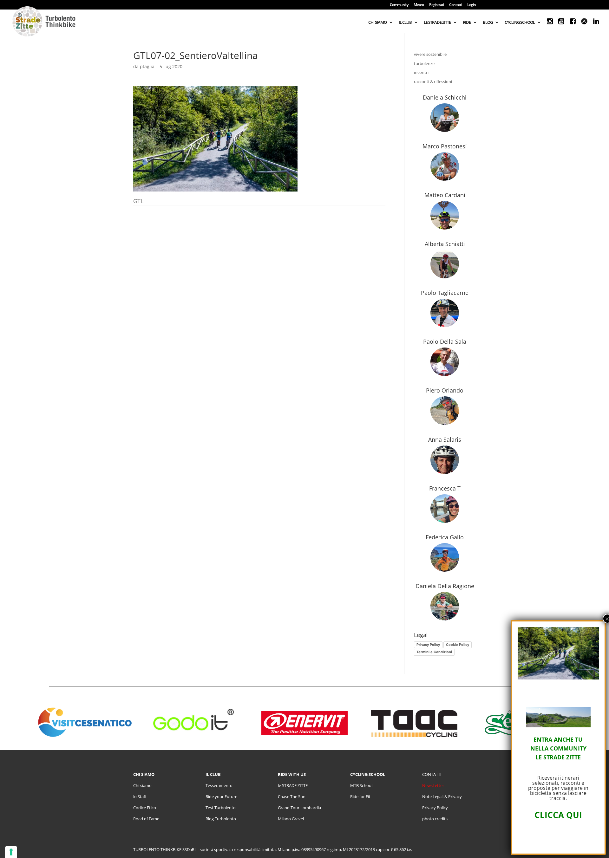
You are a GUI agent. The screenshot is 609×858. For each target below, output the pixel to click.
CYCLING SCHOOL (520, 22)
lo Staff (140, 796)
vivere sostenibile (430, 54)
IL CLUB (405, 22)
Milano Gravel (291, 819)
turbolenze (424, 63)
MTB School (361, 785)
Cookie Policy (457, 644)
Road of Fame (146, 819)
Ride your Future (221, 796)
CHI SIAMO (377, 22)
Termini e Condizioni (434, 652)
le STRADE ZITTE (293, 785)
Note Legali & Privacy (442, 796)
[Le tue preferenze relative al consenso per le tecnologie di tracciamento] (11, 852)
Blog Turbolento (221, 819)
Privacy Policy (428, 644)
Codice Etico (144, 807)
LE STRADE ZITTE (437, 22)
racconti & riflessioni (433, 81)
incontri (421, 72)
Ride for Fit (360, 796)
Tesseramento (219, 785)
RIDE (467, 22)
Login (471, 5)
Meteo (419, 5)
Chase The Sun (291, 796)
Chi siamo (142, 785)
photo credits (435, 819)
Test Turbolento (221, 807)
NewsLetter (433, 785)
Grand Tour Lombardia (299, 807)
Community (399, 5)
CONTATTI (432, 774)
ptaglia (147, 66)
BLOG (488, 22)
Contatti (455, 5)
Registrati (436, 5)
